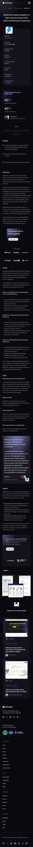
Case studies (18, 8)
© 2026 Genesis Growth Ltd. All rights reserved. (15, 837)
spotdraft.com (8, 38)
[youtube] (11, 843)
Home (10, 8)
